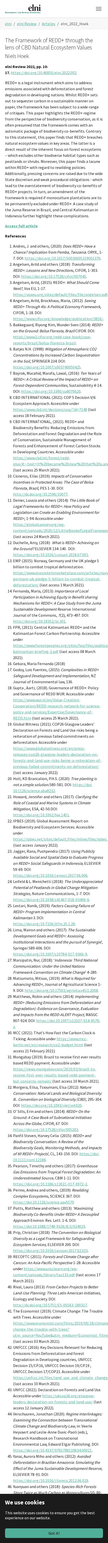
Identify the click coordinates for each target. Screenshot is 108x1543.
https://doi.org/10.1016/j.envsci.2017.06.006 (50, 875)
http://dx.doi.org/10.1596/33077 (40, 494)
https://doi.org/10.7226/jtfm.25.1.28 (44, 923)
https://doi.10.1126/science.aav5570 (43, 1202)
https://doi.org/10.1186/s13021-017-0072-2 (50, 1183)
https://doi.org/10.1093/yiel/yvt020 (51, 1105)
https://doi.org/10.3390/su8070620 (51, 391)
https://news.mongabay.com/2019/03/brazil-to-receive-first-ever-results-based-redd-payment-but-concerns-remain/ (54, 1075)
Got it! (54, 1533)
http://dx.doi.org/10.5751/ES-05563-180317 (50, 1305)
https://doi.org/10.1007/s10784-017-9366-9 (50, 954)
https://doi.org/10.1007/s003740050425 (47, 367)
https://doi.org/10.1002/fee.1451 (41, 814)
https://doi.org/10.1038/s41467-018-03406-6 (51, 899)
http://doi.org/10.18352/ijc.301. (39, 621)
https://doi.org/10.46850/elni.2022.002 (44, 72)
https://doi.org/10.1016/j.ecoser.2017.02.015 (50, 1250)
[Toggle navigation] (98, 9)
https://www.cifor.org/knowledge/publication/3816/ (58, 318)
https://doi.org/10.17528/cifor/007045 (53, 276)
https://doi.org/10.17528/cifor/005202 (45, 1129)
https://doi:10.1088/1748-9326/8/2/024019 (49, 1226)
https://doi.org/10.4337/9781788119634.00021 (52, 1450)
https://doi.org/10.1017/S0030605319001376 (62, 258)
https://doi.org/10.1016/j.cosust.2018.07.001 (50, 554)
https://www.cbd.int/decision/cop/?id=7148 (50, 409)
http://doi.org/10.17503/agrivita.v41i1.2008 (61, 990)
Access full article (21, 225)
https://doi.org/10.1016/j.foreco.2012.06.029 (50, 1480)
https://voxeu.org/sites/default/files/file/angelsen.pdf (60, 294)
